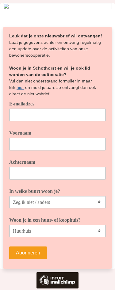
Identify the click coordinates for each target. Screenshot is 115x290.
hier (20, 87)
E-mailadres (24, 103)
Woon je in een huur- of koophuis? (45, 220)
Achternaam (22, 162)
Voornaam (20, 132)
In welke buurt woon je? (34, 191)
